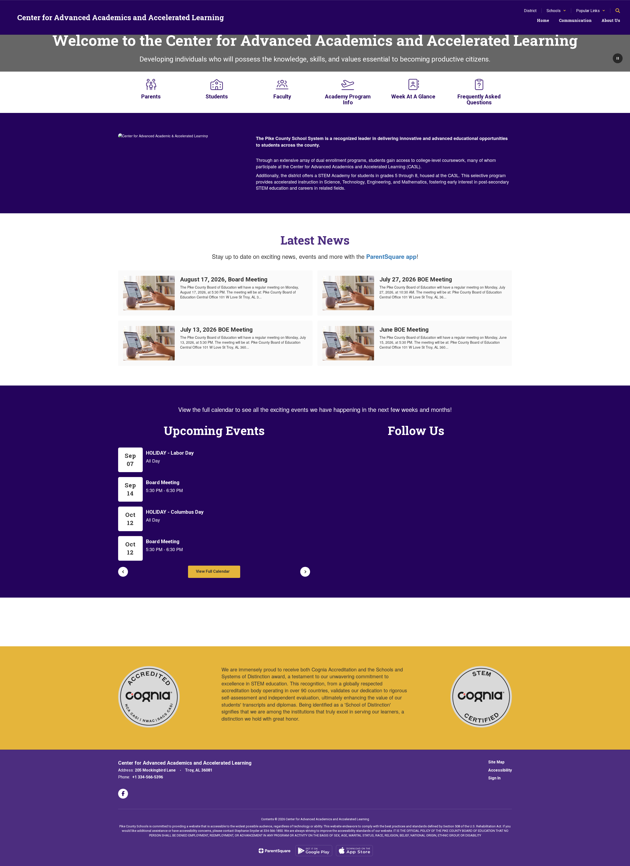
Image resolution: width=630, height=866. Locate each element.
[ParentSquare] (274, 850)
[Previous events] (123, 572)
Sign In (494, 778)
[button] (556, 10)
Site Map (496, 762)
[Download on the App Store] (354, 850)
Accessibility (500, 770)
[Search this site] (617, 10)
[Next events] (305, 572)
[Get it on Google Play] (313, 850)
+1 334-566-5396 (147, 777)
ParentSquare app (391, 256)
